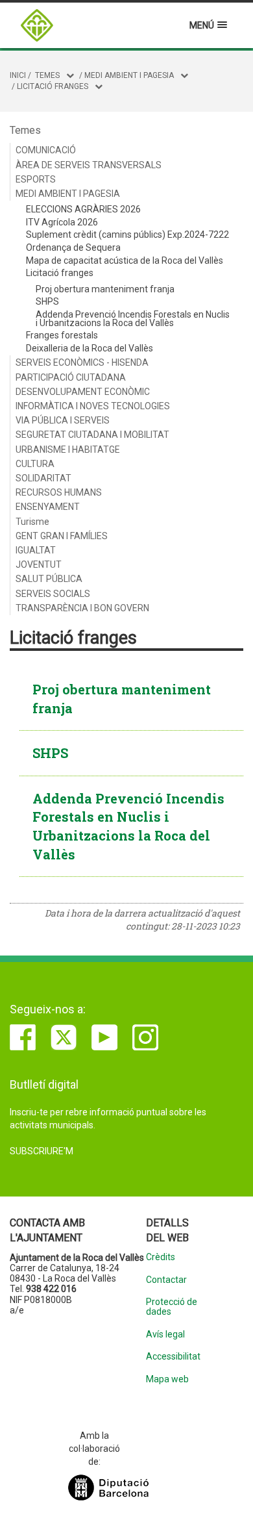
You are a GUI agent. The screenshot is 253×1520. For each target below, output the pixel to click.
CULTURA (35, 464)
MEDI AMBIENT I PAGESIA (129, 75)
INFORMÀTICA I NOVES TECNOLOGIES (93, 406)
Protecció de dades (171, 1307)
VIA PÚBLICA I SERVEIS (63, 420)
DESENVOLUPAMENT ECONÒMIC (83, 391)
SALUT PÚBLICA (49, 579)
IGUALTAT (36, 550)
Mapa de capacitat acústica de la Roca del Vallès (124, 260)
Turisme (32, 521)
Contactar (166, 1280)
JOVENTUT (39, 564)
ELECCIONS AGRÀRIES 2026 (83, 209)
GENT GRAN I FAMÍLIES (62, 536)
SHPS (47, 301)
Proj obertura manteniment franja (105, 289)
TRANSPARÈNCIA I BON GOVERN (82, 608)
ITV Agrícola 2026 (62, 222)
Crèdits (160, 1257)
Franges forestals (62, 335)
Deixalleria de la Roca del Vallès (89, 348)
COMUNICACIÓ (46, 150)
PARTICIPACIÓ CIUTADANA (71, 377)
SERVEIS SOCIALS (53, 594)
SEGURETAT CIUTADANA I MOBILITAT (92, 434)
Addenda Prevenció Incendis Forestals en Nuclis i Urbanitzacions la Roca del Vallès (133, 318)
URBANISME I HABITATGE (68, 449)
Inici (18, 75)
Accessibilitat (173, 1357)
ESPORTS (36, 179)
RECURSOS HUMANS (59, 492)
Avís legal (165, 1334)
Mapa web (167, 1379)
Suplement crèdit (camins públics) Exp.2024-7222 (127, 234)
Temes (47, 75)
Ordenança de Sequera (73, 247)
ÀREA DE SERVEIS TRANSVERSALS (89, 165)
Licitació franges (52, 86)
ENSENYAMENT (48, 506)
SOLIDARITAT (43, 478)
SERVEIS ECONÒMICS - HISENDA (82, 362)
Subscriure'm (41, 1151)
